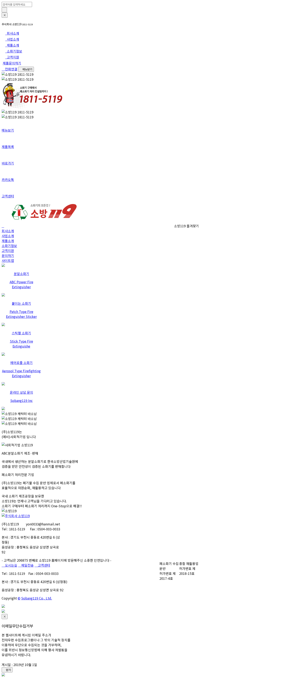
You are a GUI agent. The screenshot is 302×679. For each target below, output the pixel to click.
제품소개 (8, 240)
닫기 (8, 670)
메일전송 (27, 565)
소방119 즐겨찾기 (186, 225)
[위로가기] (3, 606)
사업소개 (8, 235)
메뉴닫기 (27, 69)
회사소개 (8, 230)
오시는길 (10, 565)
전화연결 (10, 68)
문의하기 (8, 255)
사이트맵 (8, 260)
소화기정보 (9, 245)
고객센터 (43, 565)
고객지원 (8, 250)
